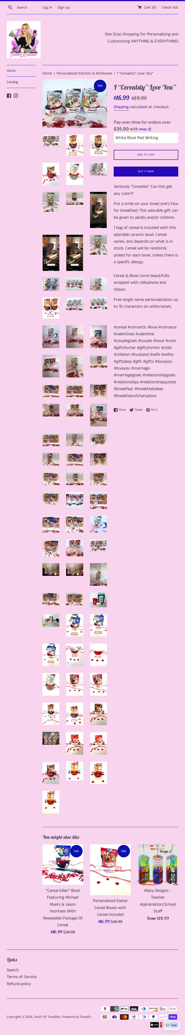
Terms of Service (22, 977)
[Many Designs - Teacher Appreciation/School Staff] (157, 864)
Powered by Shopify (76, 1016)
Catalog (12, 82)
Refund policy (19, 984)
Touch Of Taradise (47, 1016)
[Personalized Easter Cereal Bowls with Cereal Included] (110, 869)
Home (11, 70)
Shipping (121, 107)
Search (13, 970)
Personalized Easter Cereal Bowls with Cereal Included (110, 908)
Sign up (64, 7)
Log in (47, 7)
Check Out (170, 7)
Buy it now (146, 171)
